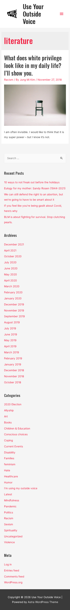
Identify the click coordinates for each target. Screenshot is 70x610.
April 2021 (10, 250)
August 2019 (12, 322)
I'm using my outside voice (20, 488)
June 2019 (10, 334)
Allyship (9, 410)
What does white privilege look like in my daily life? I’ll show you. (33, 65)
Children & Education (17, 428)
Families (9, 458)
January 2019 (12, 364)
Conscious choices (16, 434)
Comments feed (14, 576)
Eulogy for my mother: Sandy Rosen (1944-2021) (35, 188)
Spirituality (10, 530)
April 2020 (10, 280)
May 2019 (10, 340)
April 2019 (10, 346)
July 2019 (10, 328)
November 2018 (14, 376)
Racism (8, 79)
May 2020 (10, 274)
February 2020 (13, 292)
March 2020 (11, 286)
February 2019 (13, 358)
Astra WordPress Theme (43, 602)
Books (8, 422)
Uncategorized (13, 536)
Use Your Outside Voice (33, 14)
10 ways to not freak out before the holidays (32, 182)
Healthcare (11, 476)
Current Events (13, 446)
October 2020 (13, 256)
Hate (7, 470)
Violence (9, 542)
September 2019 (14, 316)
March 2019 (11, 352)
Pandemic (10, 506)
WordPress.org (13, 582)
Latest (8, 494)
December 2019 (14, 304)
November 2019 (14, 310)
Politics (8, 512)
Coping (8, 440)
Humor (8, 482)
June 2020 (11, 268)
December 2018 (14, 370)
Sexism (8, 524)
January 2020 (13, 298)
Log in (8, 564)
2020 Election (12, 404)
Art (6, 416)
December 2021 (14, 244)
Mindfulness (11, 500)
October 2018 (12, 382)
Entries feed (11, 570)
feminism (9, 464)
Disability (9, 452)
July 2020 (10, 262)
